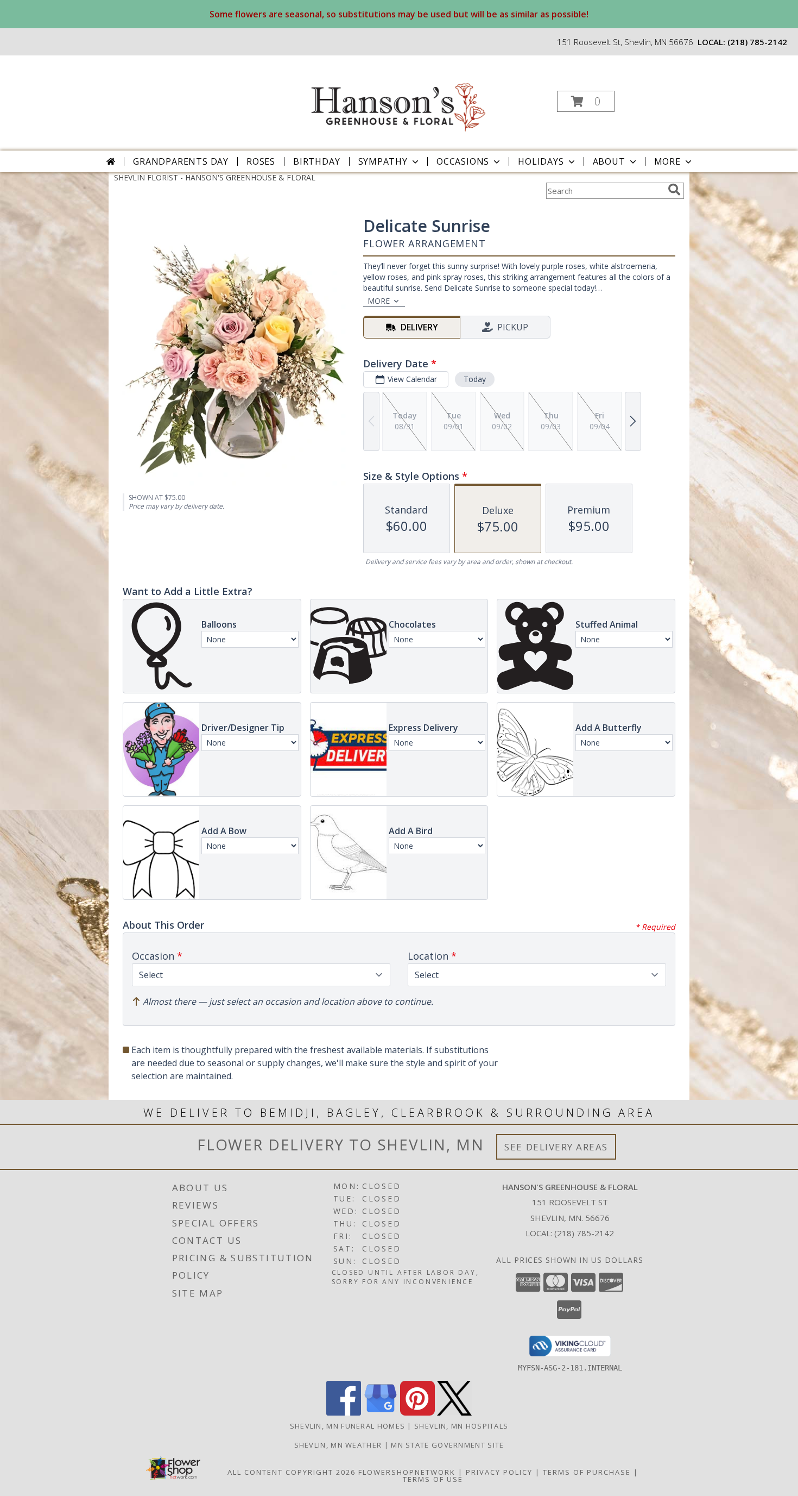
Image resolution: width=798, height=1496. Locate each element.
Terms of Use (433, 1479)
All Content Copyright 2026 (291, 1472)
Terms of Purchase (587, 1472)
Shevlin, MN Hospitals (461, 1426)
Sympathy (383, 161)
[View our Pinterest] (417, 1412)
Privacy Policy (499, 1472)
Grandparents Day (181, 161)
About (609, 161)
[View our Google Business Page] (380, 1412)
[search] (674, 189)
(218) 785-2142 (757, 41)
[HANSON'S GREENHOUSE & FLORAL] (398, 98)
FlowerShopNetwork (406, 1472)
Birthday (316, 161)
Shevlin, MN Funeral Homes (348, 1426)
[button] (586, 101)
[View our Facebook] (343, 1412)
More (667, 161)
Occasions (462, 161)
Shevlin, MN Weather (338, 1445)
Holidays (540, 161)
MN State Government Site (447, 1445)
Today (475, 379)
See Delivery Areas (556, 1147)
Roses (260, 161)
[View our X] (454, 1412)
